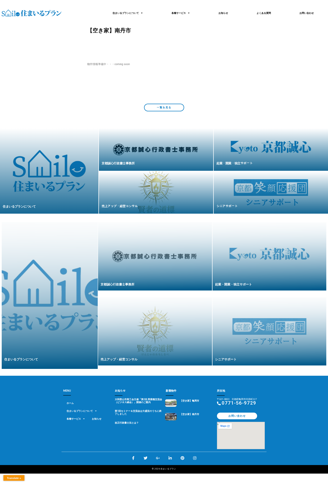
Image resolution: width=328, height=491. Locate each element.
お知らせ (223, 13)
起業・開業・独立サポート (233, 284)
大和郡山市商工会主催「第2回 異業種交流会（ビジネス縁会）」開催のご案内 (138, 401)
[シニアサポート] (271, 192)
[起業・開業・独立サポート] (271, 149)
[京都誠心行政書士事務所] (156, 149)
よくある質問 (264, 13)
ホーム (70, 403)
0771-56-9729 (239, 403)
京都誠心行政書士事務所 (117, 284)
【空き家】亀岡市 (189, 400)
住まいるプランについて (126, 13)
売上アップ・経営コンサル (119, 359)
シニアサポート (226, 359)
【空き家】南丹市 (189, 414)
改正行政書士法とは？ (127, 422)
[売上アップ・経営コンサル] (156, 192)
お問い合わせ (306, 13)
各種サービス (179, 13)
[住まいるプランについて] (49, 171)
